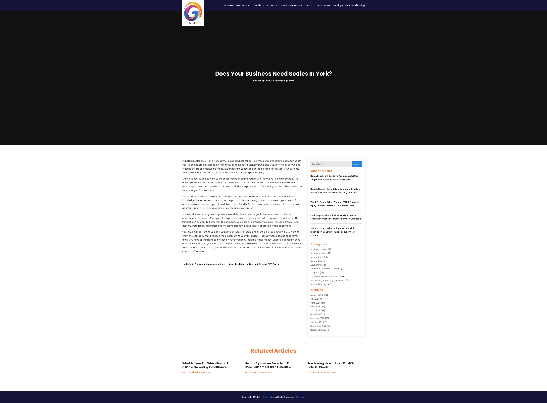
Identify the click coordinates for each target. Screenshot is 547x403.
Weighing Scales (285, 80)
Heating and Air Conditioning (349, 5)
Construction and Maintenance (284, 5)
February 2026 (317, 318)
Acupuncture (316, 264)
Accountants (316, 257)
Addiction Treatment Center (324, 268)
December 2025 (318, 326)
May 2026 (315, 306)
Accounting (316, 261)
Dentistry (259, 5)
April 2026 (315, 310)
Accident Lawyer (318, 249)
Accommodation (318, 253)
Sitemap (300, 396)
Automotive (323, 5)
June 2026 (315, 302)
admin (259, 80)
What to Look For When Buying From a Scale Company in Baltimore (208, 365)
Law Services (243, 5)
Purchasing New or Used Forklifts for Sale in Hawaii (334, 365)
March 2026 (316, 314)
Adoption (314, 272)
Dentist (309, 5)
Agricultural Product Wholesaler (326, 276)
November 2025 (318, 329)
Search (356, 164)
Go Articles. (269, 396)
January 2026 (317, 322)
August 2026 (316, 295)
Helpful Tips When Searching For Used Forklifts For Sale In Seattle (268, 365)
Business (228, 5)
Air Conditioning (318, 284)
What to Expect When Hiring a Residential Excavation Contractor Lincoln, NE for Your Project (332, 232)
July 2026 (315, 298)
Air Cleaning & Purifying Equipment (327, 280)
